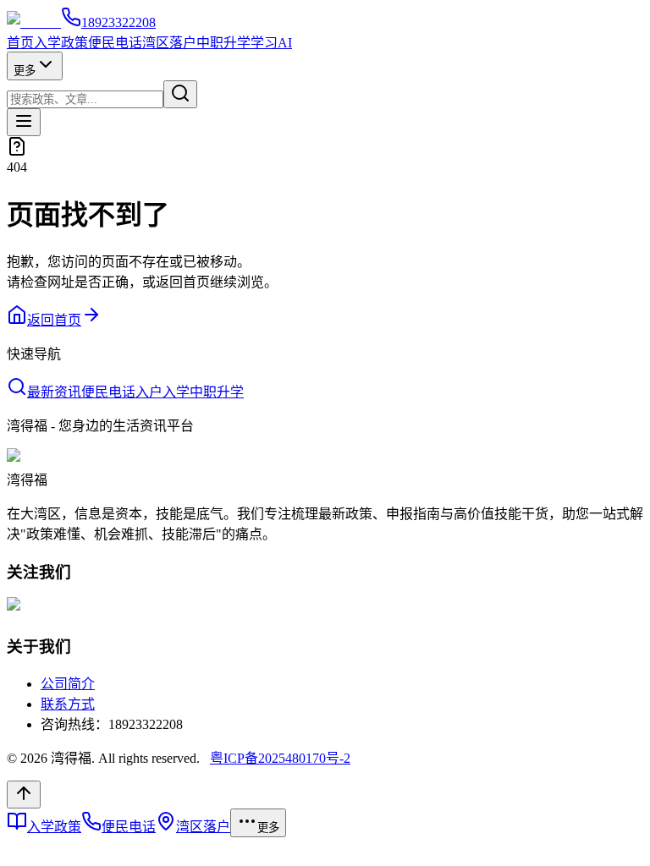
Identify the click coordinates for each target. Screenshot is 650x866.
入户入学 (162, 392)
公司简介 (68, 684)
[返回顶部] (24, 794)
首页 (20, 43)
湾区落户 (169, 43)
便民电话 (115, 43)
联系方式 (68, 704)
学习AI (271, 43)
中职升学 (223, 43)
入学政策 (61, 43)
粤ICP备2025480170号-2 (280, 758)
